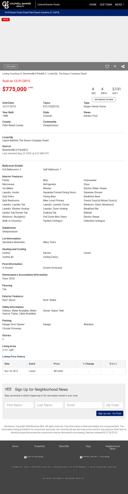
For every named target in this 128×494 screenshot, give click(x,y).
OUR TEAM (106, 4)
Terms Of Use (20, 467)
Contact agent (11, 66)
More (120, 6)
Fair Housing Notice (103, 467)
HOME (92, 4)
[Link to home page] (18, 4)
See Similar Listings (103, 100)
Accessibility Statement (70, 467)
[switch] (107, 66)
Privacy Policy (41, 467)
